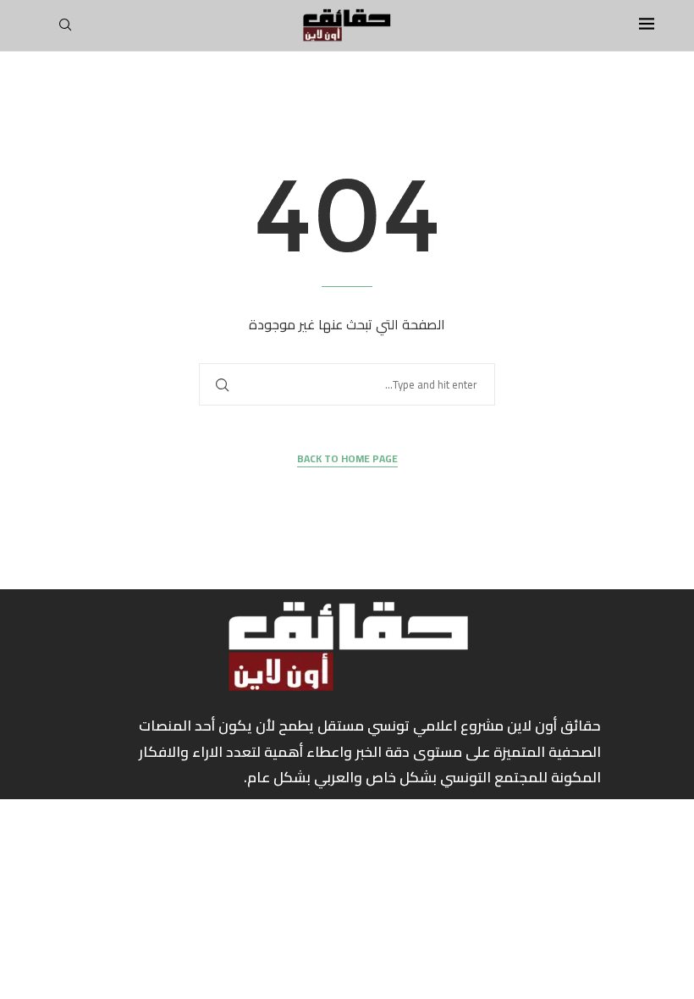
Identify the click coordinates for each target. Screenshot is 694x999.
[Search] (65, 30)
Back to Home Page (347, 459)
